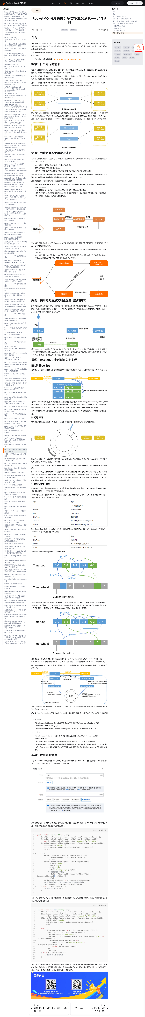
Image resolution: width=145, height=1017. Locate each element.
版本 (77, 3)
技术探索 (64, 30)
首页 (53, 3)
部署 (83, 3)
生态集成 (117, 54)
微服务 (132, 57)
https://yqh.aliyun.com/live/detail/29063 (68, 59)
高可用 (124, 57)
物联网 (137, 54)
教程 (71, 3)
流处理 (117, 61)
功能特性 (73, 30)
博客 (65, 3)
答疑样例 (90, 3)
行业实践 (117, 47)
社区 (59, 3)
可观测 (117, 57)
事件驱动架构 (127, 54)
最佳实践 (117, 50)
